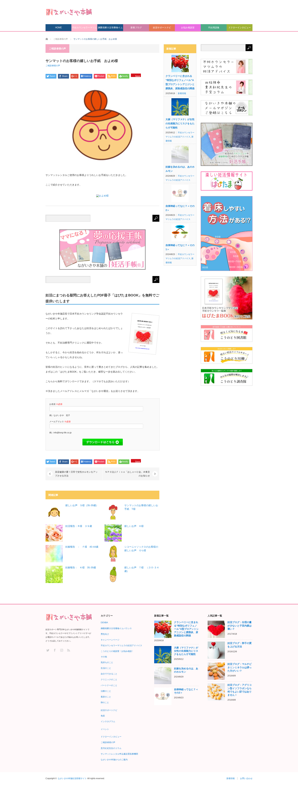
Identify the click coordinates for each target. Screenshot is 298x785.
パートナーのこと (109, 685)
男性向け (105, 634)
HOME (58, 27)
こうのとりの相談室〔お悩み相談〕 (117, 651)
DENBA (104, 622)
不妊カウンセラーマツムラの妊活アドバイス (84, 28)
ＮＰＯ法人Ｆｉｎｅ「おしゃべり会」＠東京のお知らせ (127, 474)
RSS (68, 650)
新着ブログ (136, 27)
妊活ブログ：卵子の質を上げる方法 (239, 645)
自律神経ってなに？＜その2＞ (180, 208)
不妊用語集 (213, 27)
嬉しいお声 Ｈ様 (134, 526)
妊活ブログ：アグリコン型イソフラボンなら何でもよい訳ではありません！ (239, 689)
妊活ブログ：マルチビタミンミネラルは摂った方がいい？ (239, 667)
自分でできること (109, 674)
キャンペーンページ (110, 640)
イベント (105, 729)
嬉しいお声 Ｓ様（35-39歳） (81, 505)
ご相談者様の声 (53, 65)
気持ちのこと (107, 662)
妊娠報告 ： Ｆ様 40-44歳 (81, 546)
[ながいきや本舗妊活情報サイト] (69, 12)
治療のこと (106, 691)
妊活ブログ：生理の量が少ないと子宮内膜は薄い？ (239, 625)
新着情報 (182, 93)
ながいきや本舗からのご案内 (114, 759)
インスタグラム (108, 721)
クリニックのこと (109, 679)
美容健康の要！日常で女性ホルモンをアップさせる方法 (76, 474)
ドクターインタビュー (239, 27)
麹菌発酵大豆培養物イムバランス (110, 28)
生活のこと (106, 668)
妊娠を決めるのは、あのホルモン (180, 168)
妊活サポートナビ (162, 27)
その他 (104, 657)
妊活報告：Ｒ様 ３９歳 (78, 526)
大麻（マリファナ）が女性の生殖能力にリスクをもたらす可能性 (180, 123)
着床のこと (106, 697)
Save (137, 75)
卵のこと (105, 702)
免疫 (103, 716)
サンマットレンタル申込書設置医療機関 (119, 754)
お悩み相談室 (188, 27)
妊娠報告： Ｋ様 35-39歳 (80, 567)
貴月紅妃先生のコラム (111, 748)
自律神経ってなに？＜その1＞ (180, 247)
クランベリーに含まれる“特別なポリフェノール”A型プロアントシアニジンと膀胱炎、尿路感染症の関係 (180, 82)
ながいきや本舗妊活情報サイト (72, 778)
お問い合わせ (246, 778)
